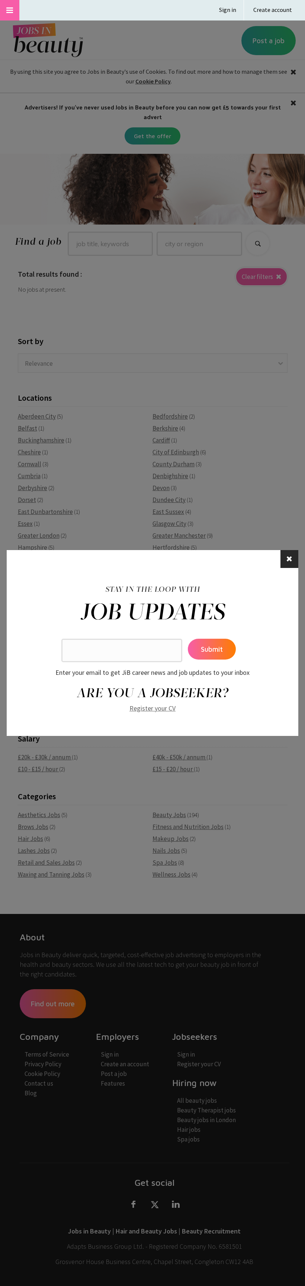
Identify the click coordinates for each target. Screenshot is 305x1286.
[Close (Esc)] (289, 559)
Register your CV (152, 708)
